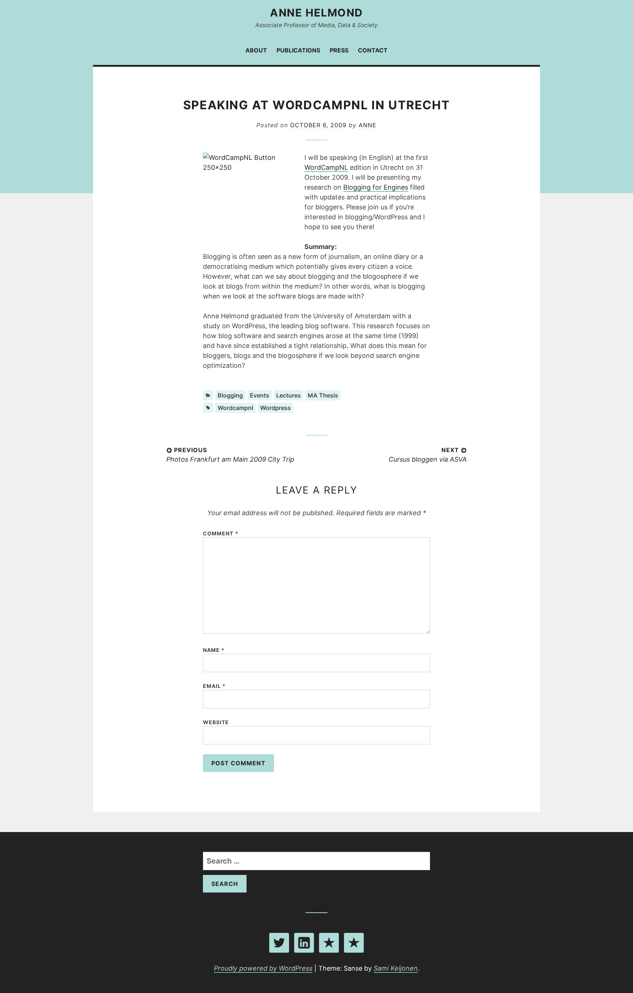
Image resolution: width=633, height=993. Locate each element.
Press (339, 50)
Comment (220, 533)
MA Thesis (323, 395)
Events (259, 395)
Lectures (288, 395)
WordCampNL (326, 167)
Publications (298, 50)
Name (214, 650)
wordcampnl (235, 407)
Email (214, 686)
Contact (373, 50)
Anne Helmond (316, 12)
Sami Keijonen (396, 968)
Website (216, 722)
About (256, 50)
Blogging (230, 395)
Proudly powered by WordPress (263, 968)
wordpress (275, 407)
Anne (368, 125)
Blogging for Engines (375, 187)
